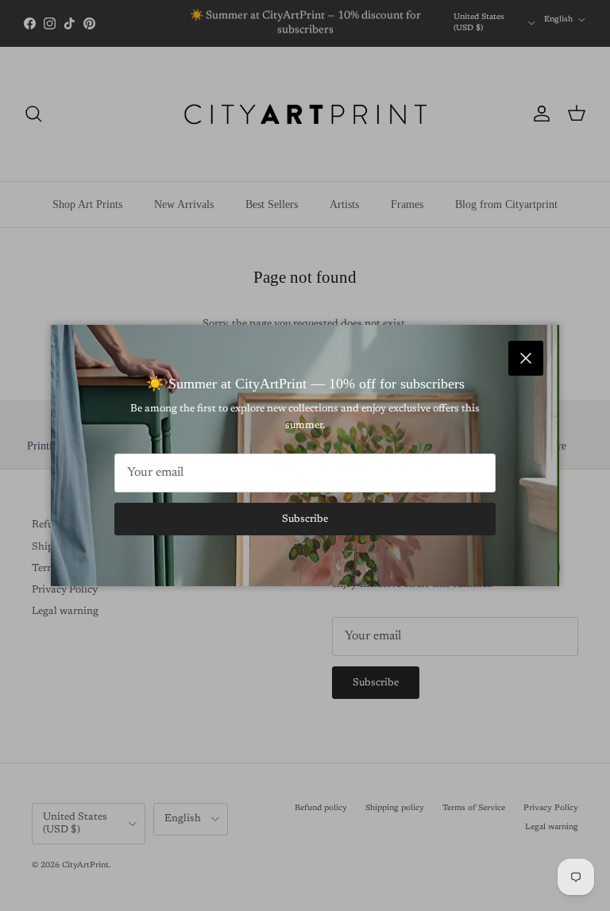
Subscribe (305, 519)
